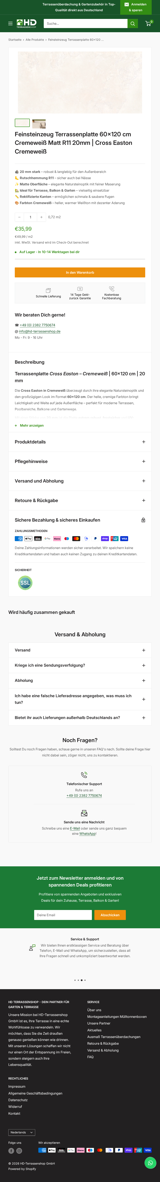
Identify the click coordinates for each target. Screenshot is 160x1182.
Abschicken (110, 915)
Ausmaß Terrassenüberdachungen (113, 1037)
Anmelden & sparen (138, 7)
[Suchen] (133, 23)
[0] (148, 23)
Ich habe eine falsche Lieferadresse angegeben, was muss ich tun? (73, 699)
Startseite (14, 39)
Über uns (94, 1010)
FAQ (90, 1057)
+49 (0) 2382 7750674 (37, 325)
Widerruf (15, 1106)
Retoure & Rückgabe (103, 1043)
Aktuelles (94, 1030)
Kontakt (14, 1113)
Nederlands (18, 1132)
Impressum (16, 1086)
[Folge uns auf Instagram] (19, 1151)
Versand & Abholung (103, 1050)
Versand (22, 650)
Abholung (24, 680)
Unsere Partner (98, 1023)
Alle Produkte (35, 39)
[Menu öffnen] (10, 23)
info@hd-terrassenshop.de (39, 331)
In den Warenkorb (80, 272)
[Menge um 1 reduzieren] (19, 217)
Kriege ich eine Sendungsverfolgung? (50, 665)
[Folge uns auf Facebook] (11, 1151)
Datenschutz (18, 1100)
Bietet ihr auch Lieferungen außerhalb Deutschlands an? (67, 717)
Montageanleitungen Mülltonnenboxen (117, 1017)
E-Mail (75, 828)
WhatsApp (87, 833)
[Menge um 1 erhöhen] (41, 217)
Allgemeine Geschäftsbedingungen (35, 1093)
